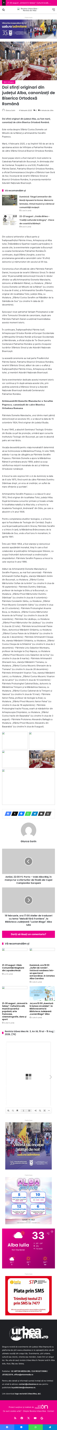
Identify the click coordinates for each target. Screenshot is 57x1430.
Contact (50, 1411)
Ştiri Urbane (9, 82)
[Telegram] (34, 814)
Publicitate (28, 18)
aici (39, 1393)
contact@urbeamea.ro (28, 1384)
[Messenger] (20, 814)
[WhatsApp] (27, 814)
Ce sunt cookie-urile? (12, 1411)
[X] (14, 814)
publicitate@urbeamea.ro (24, 1387)
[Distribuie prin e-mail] (40, 814)
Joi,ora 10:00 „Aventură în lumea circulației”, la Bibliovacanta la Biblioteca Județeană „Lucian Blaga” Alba (41, 1008)
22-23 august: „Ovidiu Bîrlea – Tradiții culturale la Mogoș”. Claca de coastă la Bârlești (36, 220)
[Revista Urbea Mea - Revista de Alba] (28, 9)
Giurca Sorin (28, 841)
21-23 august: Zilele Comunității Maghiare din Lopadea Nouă (13, 968)
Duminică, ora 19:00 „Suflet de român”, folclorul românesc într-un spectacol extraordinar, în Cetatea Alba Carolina (42, 972)
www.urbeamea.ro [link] (25, 1350)
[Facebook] (7, 814)
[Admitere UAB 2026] (28, 29)
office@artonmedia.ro (23, 1374)
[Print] (47, 814)
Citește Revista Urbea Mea (34, 1411)
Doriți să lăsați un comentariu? (28, 934)
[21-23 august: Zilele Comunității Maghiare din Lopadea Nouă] (14, 955)
